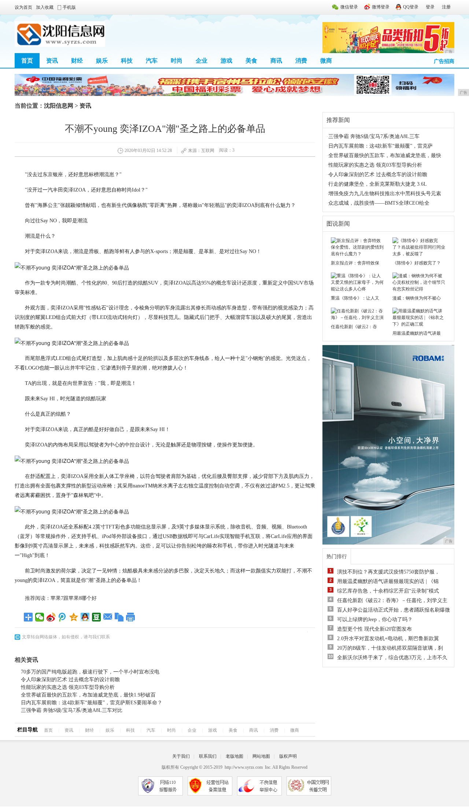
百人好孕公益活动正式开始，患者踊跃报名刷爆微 (393, 610)
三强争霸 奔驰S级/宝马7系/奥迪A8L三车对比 (71, 710)
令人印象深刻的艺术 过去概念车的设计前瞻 (70, 679)
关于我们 (181, 756)
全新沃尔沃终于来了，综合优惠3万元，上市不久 (392, 657)
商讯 (276, 60)
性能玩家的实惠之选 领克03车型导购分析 (68, 687)
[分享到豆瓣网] (96, 617)
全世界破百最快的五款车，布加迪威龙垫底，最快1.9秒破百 (88, 695)
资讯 (52, 60)
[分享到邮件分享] (107, 617)
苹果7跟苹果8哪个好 (74, 598)
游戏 (226, 60)
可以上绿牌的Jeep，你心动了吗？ (375, 619)
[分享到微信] (39, 617)
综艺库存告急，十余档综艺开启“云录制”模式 (388, 591)
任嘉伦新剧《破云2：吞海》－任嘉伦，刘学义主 (392, 600)
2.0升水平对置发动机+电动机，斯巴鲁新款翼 (388, 638)
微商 (326, 60)
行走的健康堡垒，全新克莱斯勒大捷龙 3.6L (377, 184)
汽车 (152, 60)
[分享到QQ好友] (85, 617)
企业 (201, 60)
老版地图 (234, 756)
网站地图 (261, 756)
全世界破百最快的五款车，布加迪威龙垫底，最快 (384, 155)
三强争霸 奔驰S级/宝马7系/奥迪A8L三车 (374, 136)
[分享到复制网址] (119, 617)
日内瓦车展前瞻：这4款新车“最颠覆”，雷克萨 (380, 146)
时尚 (176, 60)
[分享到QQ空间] (73, 617)
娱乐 (102, 60)
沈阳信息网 (58, 106)
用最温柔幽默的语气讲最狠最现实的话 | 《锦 (388, 581)
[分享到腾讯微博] (62, 617)
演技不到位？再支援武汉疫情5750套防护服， (388, 572)
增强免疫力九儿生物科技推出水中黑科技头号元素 (384, 193)
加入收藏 (44, 7)
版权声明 (288, 756)
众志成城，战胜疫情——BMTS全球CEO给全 (378, 203)
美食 (251, 60)
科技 (127, 60)
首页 (27, 60)
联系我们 (208, 756)
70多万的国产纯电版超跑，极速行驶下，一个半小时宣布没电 (90, 672)
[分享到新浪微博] (51, 617)
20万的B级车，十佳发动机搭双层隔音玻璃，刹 (390, 648)
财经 (77, 60)
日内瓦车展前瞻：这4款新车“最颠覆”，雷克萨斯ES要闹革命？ (91, 702)
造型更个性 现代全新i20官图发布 (374, 629)
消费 (301, 60)
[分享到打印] (130, 617)
